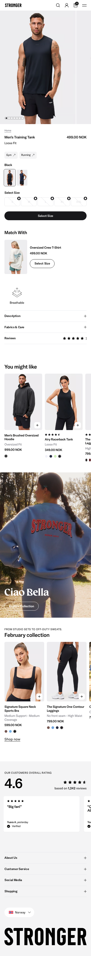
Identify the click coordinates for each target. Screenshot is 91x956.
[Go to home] (13, 5)
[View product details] (23, 444)
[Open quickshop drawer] (37, 425)
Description (12, 316)
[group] (23, 418)
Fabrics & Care (14, 327)
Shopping (10, 891)
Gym (8, 155)
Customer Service (16, 869)
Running (25, 155)
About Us (10, 858)
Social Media (13, 880)
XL (62, 201)
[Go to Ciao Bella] (45, 545)
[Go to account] (67, 5)
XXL (78, 201)
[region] (45, 418)
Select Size (42, 263)
